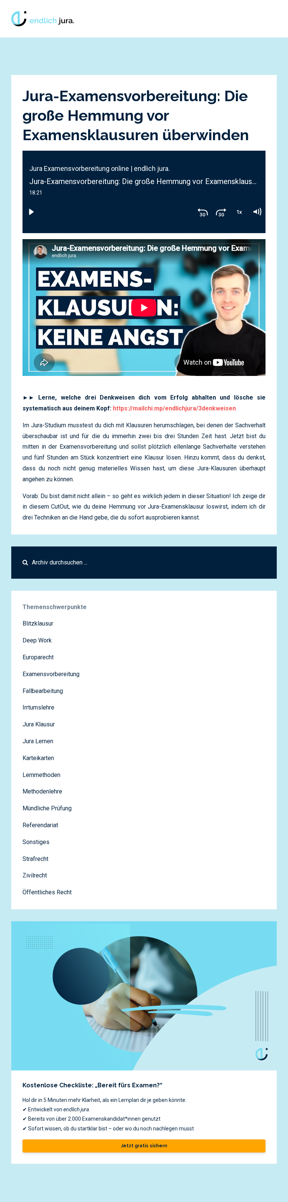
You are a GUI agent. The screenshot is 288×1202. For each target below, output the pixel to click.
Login (265, 18)
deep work (37, 640)
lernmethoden (41, 774)
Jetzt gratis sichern (144, 1145)
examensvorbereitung (51, 674)
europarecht (38, 657)
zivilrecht (34, 875)
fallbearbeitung (42, 691)
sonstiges (36, 842)
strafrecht (35, 858)
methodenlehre (42, 791)
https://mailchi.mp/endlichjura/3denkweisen (174, 408)
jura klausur (38, 724)
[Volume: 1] (257, 212)
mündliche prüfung (47, 808)
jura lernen (37, 741)
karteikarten (38, 758)
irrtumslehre (38, 707)
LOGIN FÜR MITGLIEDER (216, 18)
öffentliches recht (47, 892)
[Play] (31, 212)
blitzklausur (37, 623)
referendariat (40, 825)
